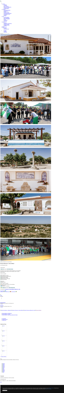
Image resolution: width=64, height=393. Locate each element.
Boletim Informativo (2, 302)
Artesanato (5, 21)
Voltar (1, 295)
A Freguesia (3, 9)
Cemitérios (5, 25)
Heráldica (5, 11)
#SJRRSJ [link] (1, 291)
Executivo (5, 4)
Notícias (5, 15)
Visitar (3, 16)
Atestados (5, 22)
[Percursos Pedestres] (38, 310)
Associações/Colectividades (7, 13)
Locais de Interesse (6, 17)
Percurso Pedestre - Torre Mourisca (7, 313)
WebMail (5, 31)
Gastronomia (5, 20)
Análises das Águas (6, 24)
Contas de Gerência (6, 7)
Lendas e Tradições (6, 12)
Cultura (5, 19)
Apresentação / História (7, 10)
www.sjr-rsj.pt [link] (2, 290)
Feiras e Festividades (7, 18)
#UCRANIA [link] (13, 291)
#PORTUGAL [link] (7, 291)
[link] (12, 289)
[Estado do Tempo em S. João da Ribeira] (17, 310)
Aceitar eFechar (5, 390)
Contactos (5, 28)
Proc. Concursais (6, 6)
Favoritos (5, 30)
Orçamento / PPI (6, 8)
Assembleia (5, 5)
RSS (1, 382)
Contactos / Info (4, 27)
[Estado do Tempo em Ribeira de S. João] (29, 310)
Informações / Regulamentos (8, 23)
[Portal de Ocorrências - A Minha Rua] (5, 310)
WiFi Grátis (1, 305)
